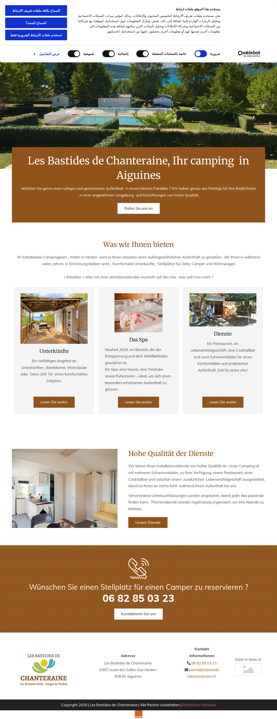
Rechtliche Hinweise (199, 705)
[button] (139, 208)
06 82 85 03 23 (204, 663)
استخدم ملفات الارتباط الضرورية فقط (36, 35)
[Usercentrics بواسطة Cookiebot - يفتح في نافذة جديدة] (249, 54)
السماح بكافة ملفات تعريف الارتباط (36, 10)
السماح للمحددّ (36, 23)
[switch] (143, 53)
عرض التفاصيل (49, 54)
